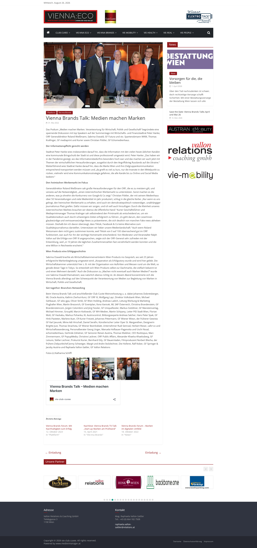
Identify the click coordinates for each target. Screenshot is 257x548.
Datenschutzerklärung (192, 541)
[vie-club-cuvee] (70, 12)
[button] (205, 469)
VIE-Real (167, 32)
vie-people (185, 32)
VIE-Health (149, 32)
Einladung (53, 452)
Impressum (208, 541)
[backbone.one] (163, 475)
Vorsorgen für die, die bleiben (185, 80)
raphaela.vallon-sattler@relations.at (125, 526)
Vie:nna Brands (105, 32)
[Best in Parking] (197, 475)
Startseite (177, 541)
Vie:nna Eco (82, 32)
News (173, 73)
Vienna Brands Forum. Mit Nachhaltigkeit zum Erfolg (59, 427)
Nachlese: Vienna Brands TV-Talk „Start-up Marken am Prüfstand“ (100, 427)
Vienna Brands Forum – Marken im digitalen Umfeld (137, 427)
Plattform (51, 112)
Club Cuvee (62, 32)
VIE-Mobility (129, 32)
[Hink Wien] (128, 475)
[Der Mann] (60, 475)
